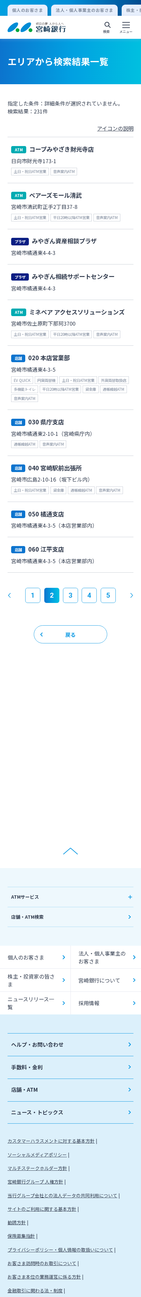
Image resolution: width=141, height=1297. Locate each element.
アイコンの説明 (115, 128)
